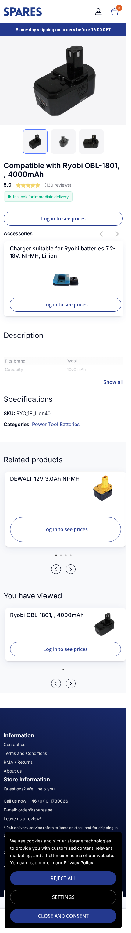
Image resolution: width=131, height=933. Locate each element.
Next (117, 234)
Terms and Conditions (25, 753)
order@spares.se (35, 809)
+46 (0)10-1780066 (48, 801)
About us (13, 770)
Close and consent (63, 916)
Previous (101, 234)
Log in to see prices (63, 218)
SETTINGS (63, 897)
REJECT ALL (63, 878)
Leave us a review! (22, 818)
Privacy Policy (78, 862)
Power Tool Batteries (56, 424)
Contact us (14, 744)
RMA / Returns (18, 762)
